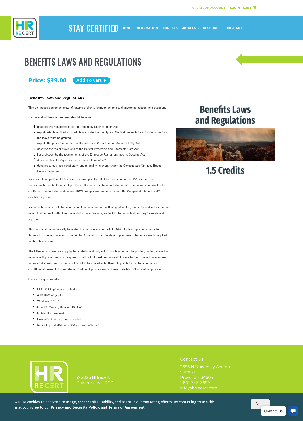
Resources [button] (212, 28)
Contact (234, 28)
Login (235, 7)
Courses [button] (170, 28)
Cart (248, 7)
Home (126, 28)
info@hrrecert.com (198, 388)
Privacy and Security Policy (75, 407)
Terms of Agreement (126, 407)
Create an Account (209, 7)
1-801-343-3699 (195, 382)
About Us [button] (190, 28)
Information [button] (147, 28)
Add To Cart (89, 80)
